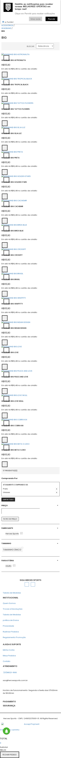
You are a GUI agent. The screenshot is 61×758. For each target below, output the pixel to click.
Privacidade (8, 626)
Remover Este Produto (56, 488)
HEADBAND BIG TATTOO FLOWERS (15, 109)
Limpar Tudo (8, 499)
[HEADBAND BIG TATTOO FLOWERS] (30, 103)
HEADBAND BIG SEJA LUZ (11, 133)
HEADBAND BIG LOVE (9, 352)
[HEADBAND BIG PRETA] (30, 152)
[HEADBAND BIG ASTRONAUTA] (30, 54)
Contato (6, 661)
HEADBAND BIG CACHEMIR (12, 206)
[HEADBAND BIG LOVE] (30, 346)
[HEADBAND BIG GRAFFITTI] (30, 298)
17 (21, 533)
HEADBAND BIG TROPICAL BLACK (14, 84)
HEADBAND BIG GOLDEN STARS (14, 182)
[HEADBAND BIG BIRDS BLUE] (30, 225)
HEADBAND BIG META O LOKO (13, 450)
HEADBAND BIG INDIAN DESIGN (13, 328)
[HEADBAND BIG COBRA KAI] (30, 419)
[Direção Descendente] (57, 47)
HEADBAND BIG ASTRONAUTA (13, 60)
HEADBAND (6, 28)
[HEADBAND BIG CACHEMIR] (30, 200)
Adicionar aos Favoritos (6, 58)
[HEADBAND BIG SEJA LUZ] (30, 127)
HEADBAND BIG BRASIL (10, 279)
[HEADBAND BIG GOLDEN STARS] (30, 176)
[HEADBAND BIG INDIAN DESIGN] (30, 322)
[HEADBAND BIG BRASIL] (30, 273)
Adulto (8, 566)
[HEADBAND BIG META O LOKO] (30, 444)
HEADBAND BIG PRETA (10, 157)
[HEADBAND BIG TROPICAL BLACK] (30, 78)
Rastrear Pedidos (11, 631)
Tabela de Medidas (12, 592)
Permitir (51, 18)
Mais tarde (35, 18)
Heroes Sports (12, 533)
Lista (10, 47)
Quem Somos (9, 603)
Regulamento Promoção (14, 637)
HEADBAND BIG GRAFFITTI (12, 304)
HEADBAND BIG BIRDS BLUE (12, 231)
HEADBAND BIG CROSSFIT (12, 255)
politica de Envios (11, 620)
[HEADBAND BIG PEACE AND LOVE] (30, 371)
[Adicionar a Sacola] (5, 74)
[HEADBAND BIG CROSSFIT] (30, 249)
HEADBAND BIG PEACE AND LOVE (14, 377)
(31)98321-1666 (10, 672)
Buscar (30, 46)
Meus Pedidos (9, 655)
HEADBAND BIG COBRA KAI (12, 425)
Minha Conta (8, 650)
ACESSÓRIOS (7, 25)
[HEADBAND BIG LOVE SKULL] (30, 395)
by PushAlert (9, 22)
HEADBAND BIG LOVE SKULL (12, 401)
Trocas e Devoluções (12, 609)
